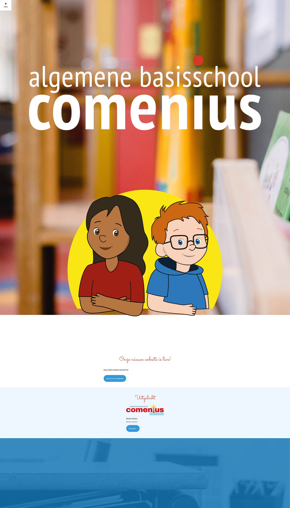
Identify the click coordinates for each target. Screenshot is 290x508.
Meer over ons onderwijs (114, 378)
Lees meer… (133, 428)
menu (6, 6)
